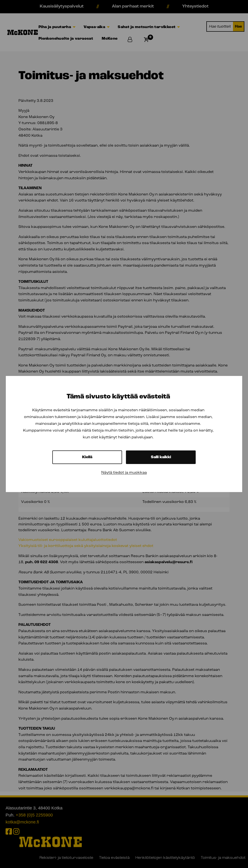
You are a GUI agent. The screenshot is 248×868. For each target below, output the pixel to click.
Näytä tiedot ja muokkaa (124, 473)
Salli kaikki (161, 457)
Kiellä (87, 457)
